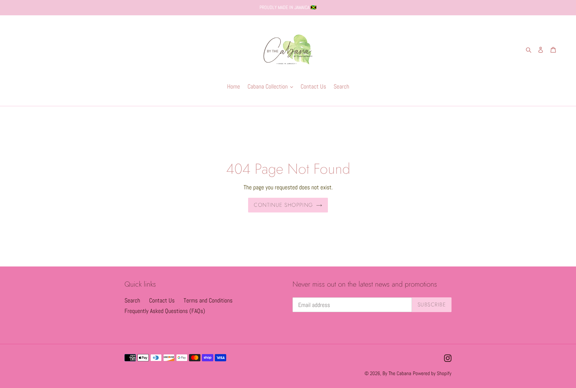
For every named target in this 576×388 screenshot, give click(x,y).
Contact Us (162, 300)
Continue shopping (283, 205)
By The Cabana (396, 373)
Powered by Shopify (432, 373)
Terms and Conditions (208, 300)
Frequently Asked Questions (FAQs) (164, 311)
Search (132, 300)
